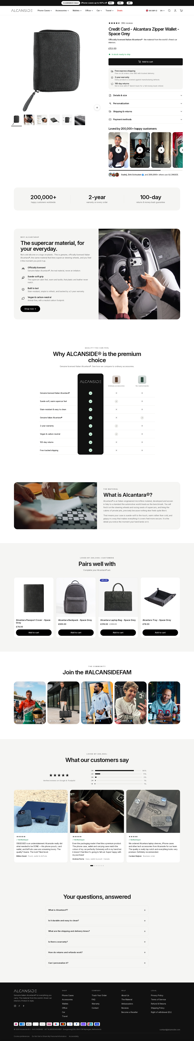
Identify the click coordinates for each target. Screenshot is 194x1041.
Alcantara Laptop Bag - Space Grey (118, 620)
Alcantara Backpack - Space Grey (75, 620)
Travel (108, 10)
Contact (95, 1008)
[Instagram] (15, 1006)
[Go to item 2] (29, 120)
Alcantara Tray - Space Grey (157, 620)
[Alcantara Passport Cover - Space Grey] (34, 597)
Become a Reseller (129, 1012)
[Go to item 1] (16, 120)
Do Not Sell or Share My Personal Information (49, 1036)
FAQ (93, 999)
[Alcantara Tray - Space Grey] (160, 597)
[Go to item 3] (42, 120)
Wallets (76, 10)
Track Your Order (99, 995)
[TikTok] (19, 1006)
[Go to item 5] (67, 120)
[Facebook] (23, 1006)
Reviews (125, 1008)
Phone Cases (44, 10)
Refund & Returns (158, 1004)
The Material (126, 999)
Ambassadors (127, 1004)
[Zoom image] (97, 108)
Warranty (96, 1004)
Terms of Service (158, 999)
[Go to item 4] (54, 120)
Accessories (61, 10)
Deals (119, 10)
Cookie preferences (22, 1036)
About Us (125, 995)
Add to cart (34, 632)
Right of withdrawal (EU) (161, 1012)
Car (98, 10)
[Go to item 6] (80, 120)
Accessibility (74, 1036)
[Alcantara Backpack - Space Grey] (76, 597)
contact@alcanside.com (170, 1029)
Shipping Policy (157, 1008)
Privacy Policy (157, 995)
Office (88, 10)
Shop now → (30, 309)
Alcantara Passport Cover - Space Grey (33, 621)
